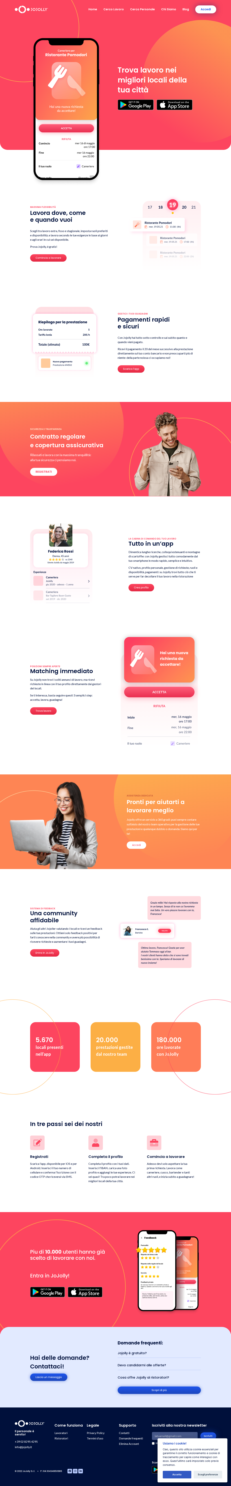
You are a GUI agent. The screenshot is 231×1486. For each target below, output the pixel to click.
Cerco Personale (142, 9)
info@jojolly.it (23, 1447)
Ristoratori (61, 1438)
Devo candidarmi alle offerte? (142, 1365)
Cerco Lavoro (113, 9)
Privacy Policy (95, 1433)
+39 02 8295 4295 (26, 1441)
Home (92, 9)
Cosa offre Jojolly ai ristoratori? (143, 1377)
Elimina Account (129, 1443)
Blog (185, 9)
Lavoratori (61, 1433)
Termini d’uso (95, 1438)
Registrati (44, 472)
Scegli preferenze (208, 1474)
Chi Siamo (168, 9)
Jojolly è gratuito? (132, 1353)
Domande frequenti (131, 1438)
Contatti (124, 1433)
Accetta (177, 1474)
